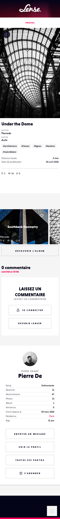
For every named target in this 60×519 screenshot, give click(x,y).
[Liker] (53, 34)
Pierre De (30, 375)
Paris (51, 416)
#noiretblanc (9, 152)
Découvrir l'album (30, 251)
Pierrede (6, 133)
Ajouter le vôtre (10, 272)
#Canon (25, 146)
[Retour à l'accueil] (30, 8)
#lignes (37, 146)
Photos (30, 23)
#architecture (10, 146)
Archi (4, 140)
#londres (50, 146)
